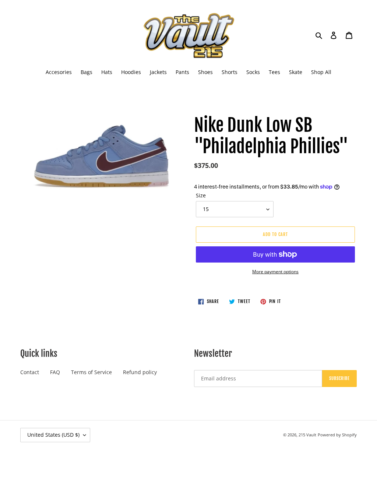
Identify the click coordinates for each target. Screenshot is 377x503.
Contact (29, 372)
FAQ (55, 372)
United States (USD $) (53, 434)
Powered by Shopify (337, 434)
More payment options (275, 271)
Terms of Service (91, 372)
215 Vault (307, 434)
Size (201, 195)
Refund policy (140, 372)
